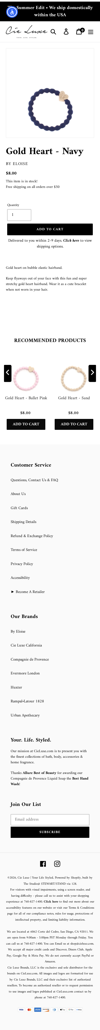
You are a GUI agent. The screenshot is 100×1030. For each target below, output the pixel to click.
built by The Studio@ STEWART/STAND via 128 (58, 881)
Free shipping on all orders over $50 (32, 187)
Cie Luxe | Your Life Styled (35, 878)
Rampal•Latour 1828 (27, 701)
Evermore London (25, 673)
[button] (50, 832)
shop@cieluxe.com (81, 944)
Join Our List (26, 805)
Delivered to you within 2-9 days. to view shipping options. (50, 243)
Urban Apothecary (25, 715)
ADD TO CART (26, 424)
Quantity (13, 205)
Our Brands (24, 617)
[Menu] (91, 31)
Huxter (16, 687)
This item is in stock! (21, 181)
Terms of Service (24, 550)
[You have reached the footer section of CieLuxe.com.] (6, 459)
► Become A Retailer (28, 592)
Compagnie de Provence (30, 659)
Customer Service (31, 465)
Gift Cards (19, 508)
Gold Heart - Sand (74, 398)
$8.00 (11, 173)
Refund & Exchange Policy (32, 536)
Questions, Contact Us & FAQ (34, 480)
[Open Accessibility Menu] (12, 12)
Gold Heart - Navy (44, 152)
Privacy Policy (22, 564)
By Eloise (17, 164)
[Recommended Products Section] (0, 329)
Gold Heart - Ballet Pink (26, 398)
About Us (18, 494)
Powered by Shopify (68, 878)
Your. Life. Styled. (31, 740)
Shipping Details (23, 522)
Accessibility (20, 578)
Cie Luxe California (26, 645)
